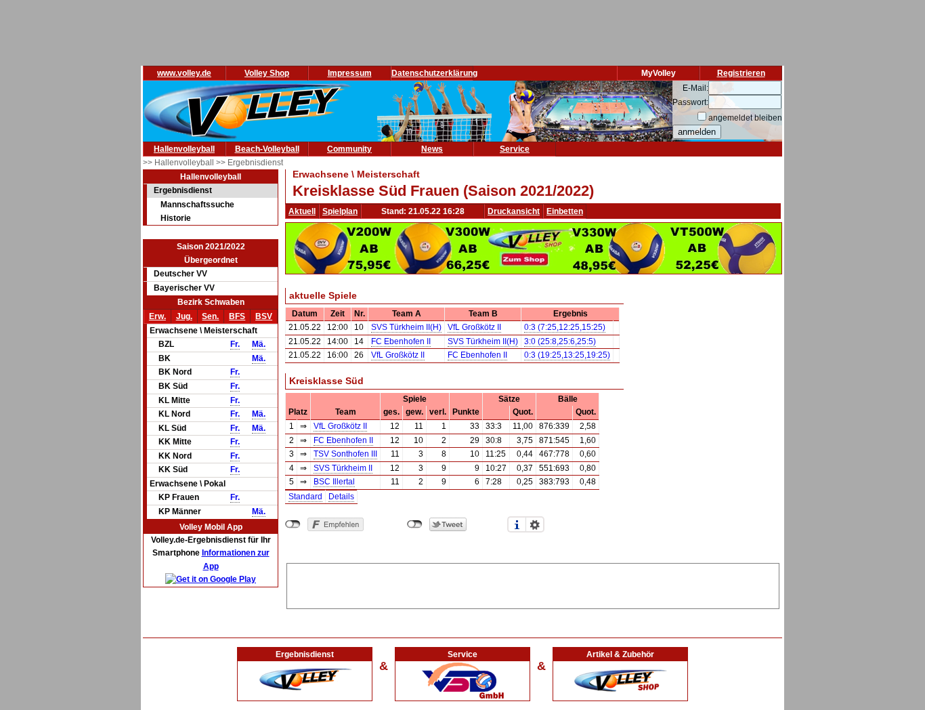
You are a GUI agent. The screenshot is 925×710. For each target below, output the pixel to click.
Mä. (258, 344)
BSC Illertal (334, 481)
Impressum (350, 73)
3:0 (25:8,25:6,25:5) (560, 341)
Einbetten (564, 211)
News (432, 149)
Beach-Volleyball (267, 149)
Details (341, 496)
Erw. (157, 316)
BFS (237, 316)
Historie (175, 218)
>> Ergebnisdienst (249, 162)
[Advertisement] (532, 584)
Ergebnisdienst (183, 190)
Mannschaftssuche (197, 204)
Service (515, 149)
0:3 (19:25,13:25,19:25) (567, 355)
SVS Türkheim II (343, 468)
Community (349, 149)
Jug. (184, 316)
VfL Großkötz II (474, 327)
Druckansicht (514, 211)
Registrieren (741, 73)
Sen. (210, 316)
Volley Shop (266, 73)
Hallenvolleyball (184, 149)
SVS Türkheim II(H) (406, 327)
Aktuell (302, 211)
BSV (263, 316)
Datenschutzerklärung (434, 73)
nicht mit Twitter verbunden (415, 524)
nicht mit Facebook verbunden (293, 524)
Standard (305, 496)
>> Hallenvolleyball (179, 162)
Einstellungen (534, 524)
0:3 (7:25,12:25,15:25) (564, 327)
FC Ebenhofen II (401, 341)
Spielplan (340, 211)
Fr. (235, 344)
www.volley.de (184, 73)
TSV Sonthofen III (345, 454)
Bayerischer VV (184, 288)
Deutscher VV (180, 273)
